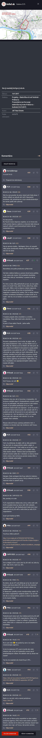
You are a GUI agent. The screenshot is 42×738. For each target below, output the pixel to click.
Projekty (15, 97)
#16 (17, 580)
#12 (20, 531)
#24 (28, 373)
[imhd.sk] (8, 4)
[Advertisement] (21, 62)
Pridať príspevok (9, 164)
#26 (18, 266)
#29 (28, 211)
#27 (20, 217)
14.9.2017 (15, 94)
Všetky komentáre (27, 733)
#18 (21, 496)
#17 (20, 440)
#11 (18, 715)
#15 (20, 613)
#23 (20, 338)
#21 (20, 314)
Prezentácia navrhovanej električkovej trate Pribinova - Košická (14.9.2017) (23, 104)
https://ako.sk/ (8, 700)
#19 (17, 473)
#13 (29, 690)
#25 (28, 333)
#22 (17, 243)
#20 (28, 490)
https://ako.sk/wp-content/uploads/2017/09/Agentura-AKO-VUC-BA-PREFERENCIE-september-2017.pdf (20, 679)
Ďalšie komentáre (10, 733)
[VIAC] (39, 156)
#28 (19, 192)
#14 (18, 640)
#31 (29, 172)
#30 (28, 187)
